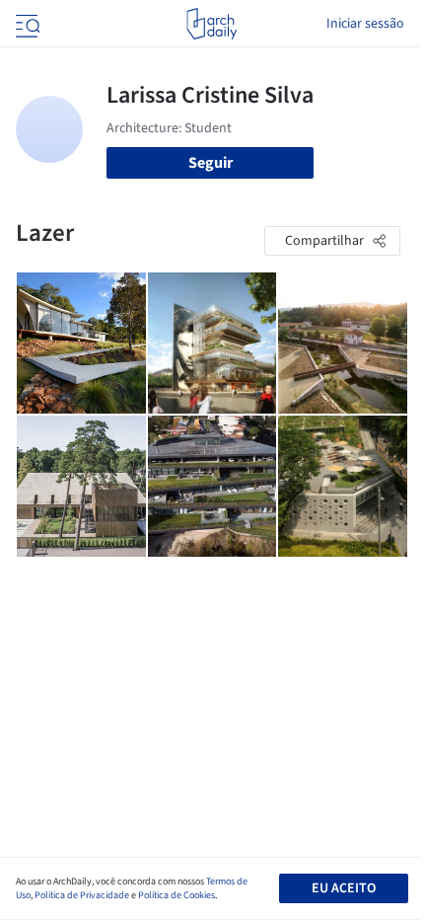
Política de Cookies (176, 895)
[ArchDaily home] (211, 23)
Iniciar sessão (365, 24)
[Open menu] (25, 24)
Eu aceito (344, 888)
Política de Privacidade (82, 895)
